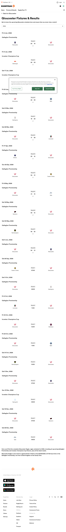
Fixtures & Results (11, 10)
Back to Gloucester (9, 13)
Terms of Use (32, 503)
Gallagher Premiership (9, 37)
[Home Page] (8, 6)
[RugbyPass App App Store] (33, 481)
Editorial (31, 523)
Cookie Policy (33, 507)
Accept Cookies (49, 88)
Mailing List (19, 507)
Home (4, 500)
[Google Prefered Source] (33, 490)
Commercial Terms (34, 510)
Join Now (18, 500)
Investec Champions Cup (10, 56)
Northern (18, 513)
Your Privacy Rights (16, 88)
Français (18, 526)
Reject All (37, 88)
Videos (5, 513)
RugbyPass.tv (19, 503)
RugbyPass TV (22, 10)
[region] (33, 85)
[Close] (55, 79)
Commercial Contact (34, 520)
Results (5, 507)
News (3, 10)
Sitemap (5, 516)
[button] (64, 10)
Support (31, 516)
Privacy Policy (33, 500)
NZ (17, 523)
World (17, 520)
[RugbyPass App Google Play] (33, 485)
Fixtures (5, 503)
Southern (18, 516)
